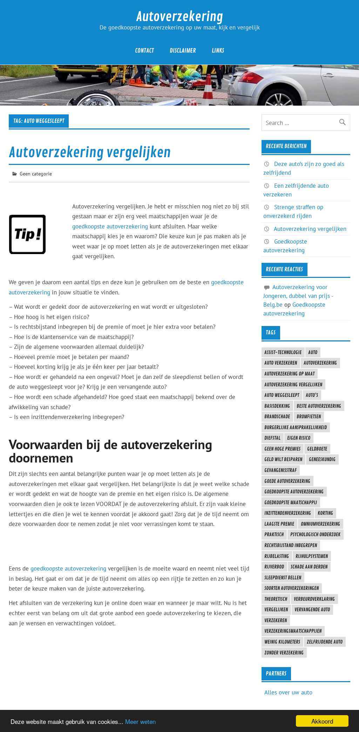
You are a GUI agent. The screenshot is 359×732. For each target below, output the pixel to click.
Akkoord (322, 721)
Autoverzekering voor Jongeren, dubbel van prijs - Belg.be (298, 295)
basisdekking (277, 406)
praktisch (274, 534)
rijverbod (274, 567)
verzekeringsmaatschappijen (292, 631)
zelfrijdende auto (325, 642)
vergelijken (276, 609)
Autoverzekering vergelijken (90, 152)
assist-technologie (283, 352)
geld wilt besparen (283, 459)
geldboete (317, 449)
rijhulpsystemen (312, 556)
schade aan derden (309, 567)
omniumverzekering (320, 524)
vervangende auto (312, 609)
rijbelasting (276, 556)
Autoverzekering (179, 17)
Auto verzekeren (280, 363)
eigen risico (298, 438)
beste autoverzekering (319, 406)
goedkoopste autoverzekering (110, 226)
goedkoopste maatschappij (290, 502)
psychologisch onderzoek (315, 534)
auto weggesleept (281, 395)
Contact (144, 50)
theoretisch (275, 599)
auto (312, 352)
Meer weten (140, 721)
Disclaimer (183, 50)
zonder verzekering (284, 653)
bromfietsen (309, 416)
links (218, 50)
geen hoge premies (282, 449)
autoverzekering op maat (289, 374)
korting (325, 513)
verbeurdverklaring (314, 599)
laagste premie (279, 524)
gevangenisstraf (280, 470)
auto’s (312, 395)
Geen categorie (36, 173)
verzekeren (275, 620)
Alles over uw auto (288, 692)
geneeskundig (322, 459)
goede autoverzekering (287, 481)
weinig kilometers (282, 642)
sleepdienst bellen (282, 577)
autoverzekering (320, 363)
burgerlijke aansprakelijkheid (295, 427)
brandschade (277, 416)
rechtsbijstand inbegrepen (290, 545)
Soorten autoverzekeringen (291, 588)
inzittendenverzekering (287, 513)
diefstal (272, 438)
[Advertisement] (136, 271)
